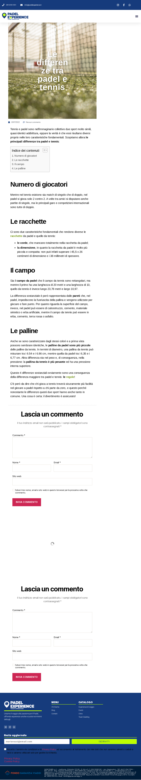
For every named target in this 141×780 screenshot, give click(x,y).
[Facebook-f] (9, 727)
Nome (16, 462)
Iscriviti (104, 741)
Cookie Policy (12, 761)
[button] (136, 16)
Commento (18, 435)
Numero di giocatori (25, 155)
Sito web (16, 476)
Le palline (20, 168)
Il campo (19, 164)
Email (57, 462)
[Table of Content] (45, 150)
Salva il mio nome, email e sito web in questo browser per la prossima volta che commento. (51, 491)
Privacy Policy (49, 749)
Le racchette (21, 160)
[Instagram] (5, 727)
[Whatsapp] (14, 727)
